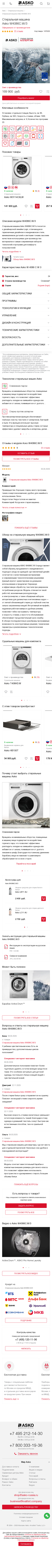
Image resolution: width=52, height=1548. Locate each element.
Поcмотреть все (26, 1212)
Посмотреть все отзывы (26, 459)
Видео (32, 1485)
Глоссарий (33, 1476)
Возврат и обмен (9, 1479)
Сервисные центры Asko (13, 1473)
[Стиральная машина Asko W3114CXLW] (22, 170)
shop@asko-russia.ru (26, 1495)
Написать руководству (26, 1507)
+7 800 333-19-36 (26, 1445)
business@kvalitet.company (26, 1501)
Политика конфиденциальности (26, 1514)
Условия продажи (26, 1517)
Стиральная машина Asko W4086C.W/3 (19, 1043)
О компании (34, 1467)
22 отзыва (18, 31)
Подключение (8, 1470)
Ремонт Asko (7, 1482)
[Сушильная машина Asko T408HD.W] (22, 660)
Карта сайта (26, 1521)
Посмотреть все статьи (26, 1018)
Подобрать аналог (26, 98)
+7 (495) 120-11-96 (26, 1339)
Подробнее (26, 1320)
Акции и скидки (35, 1470)
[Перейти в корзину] (48, 3)
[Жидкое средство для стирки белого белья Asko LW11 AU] (10, 891)
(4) (38, 191)
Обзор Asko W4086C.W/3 (24, 259)
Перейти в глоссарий (26, 864)
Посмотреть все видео (26, 1273)
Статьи (32, 1473)
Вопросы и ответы (37, 1479)
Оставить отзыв (26, 453)
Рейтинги (33, 1482)
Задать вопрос (26, 1206)
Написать (26, 1349)
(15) (38, 677)
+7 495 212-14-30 (26, 1433)
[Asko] (26, 3)
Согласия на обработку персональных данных (32, 1539)
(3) (38, 742)
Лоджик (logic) (44, 285)
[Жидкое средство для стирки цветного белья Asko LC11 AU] (10, 911)
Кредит (5, 1476)
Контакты (6, 1485)
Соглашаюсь (26, 1544)
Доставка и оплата (10, 1467)
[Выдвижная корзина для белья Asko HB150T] (22, 725)
